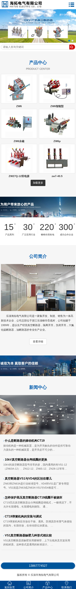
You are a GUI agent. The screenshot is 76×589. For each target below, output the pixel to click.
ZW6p (57, 141)
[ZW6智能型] (57, 101)
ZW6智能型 (57, 106)
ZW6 (19, 106)
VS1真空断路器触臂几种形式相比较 (36, 540)
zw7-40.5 (57, 176)
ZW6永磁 (19, 141)
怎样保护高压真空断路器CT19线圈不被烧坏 (37, 502)
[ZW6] (19, 101)
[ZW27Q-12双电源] (19, 171)
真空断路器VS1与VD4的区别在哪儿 (36, 483)
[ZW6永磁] (19, 136)
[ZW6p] (57, 136)
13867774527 (38, 565)
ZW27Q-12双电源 (19, 176)
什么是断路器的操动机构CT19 (36, 445)
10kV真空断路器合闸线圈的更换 (35, 464)
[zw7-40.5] (57, 171)
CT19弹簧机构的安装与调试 (37, 521)
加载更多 (38, 182)
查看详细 (38, 341)
